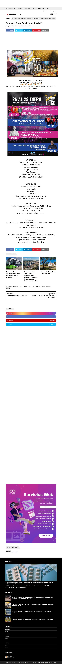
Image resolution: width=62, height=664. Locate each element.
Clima (48, 8)
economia (19, 18)
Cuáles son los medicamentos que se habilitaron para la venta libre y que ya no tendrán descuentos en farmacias (29, 583)
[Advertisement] (31, 3)
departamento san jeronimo (12, 286)
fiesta (30, 286)
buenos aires (7, 629)
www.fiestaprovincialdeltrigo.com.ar (31, 213)
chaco (6, 631)
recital (43, 286)
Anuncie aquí (41, 8)
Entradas (9, 656)
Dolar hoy (20, 8)
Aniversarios (40, 663)
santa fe (28, 26)
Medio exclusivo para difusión (44, 662)
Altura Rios (27, 8)
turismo (6, 647)
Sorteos (34, 8)
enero (21, 286)
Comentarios (10, 657)
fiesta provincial (36, 286)
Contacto (54, 662)
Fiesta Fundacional (49, 663)
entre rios (7, 636)
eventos (25, 286)
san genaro (48, 286)
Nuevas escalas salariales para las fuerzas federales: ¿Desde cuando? (39, 18)
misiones (7, 643)
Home (34, 662)
